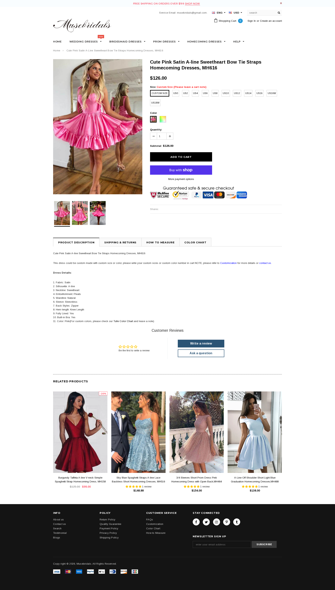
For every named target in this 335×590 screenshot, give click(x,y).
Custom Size (160, 93)
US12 (237, 93)
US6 (205, 93)
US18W (155, 102)
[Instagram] (216, 521)
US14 (248, 93)
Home (56, 50)
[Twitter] (206, 521)
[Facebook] (196, 521)
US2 (185, 93)
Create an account (271, 20)
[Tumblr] (236, 521)
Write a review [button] (201, 343)
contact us (265, 263)
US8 (215, 93)
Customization (228, 263)
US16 (259, 93)
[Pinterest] (226, 521)
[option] (97, 126)
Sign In (252, 20)
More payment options (181, 179)
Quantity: (156, 129)
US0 (175, 93)
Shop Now (192, 3)
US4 (195, 93)
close (281, 3)
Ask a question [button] (201, 353)
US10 (226, 93)
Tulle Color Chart (123, 321)
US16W (272, 93)
